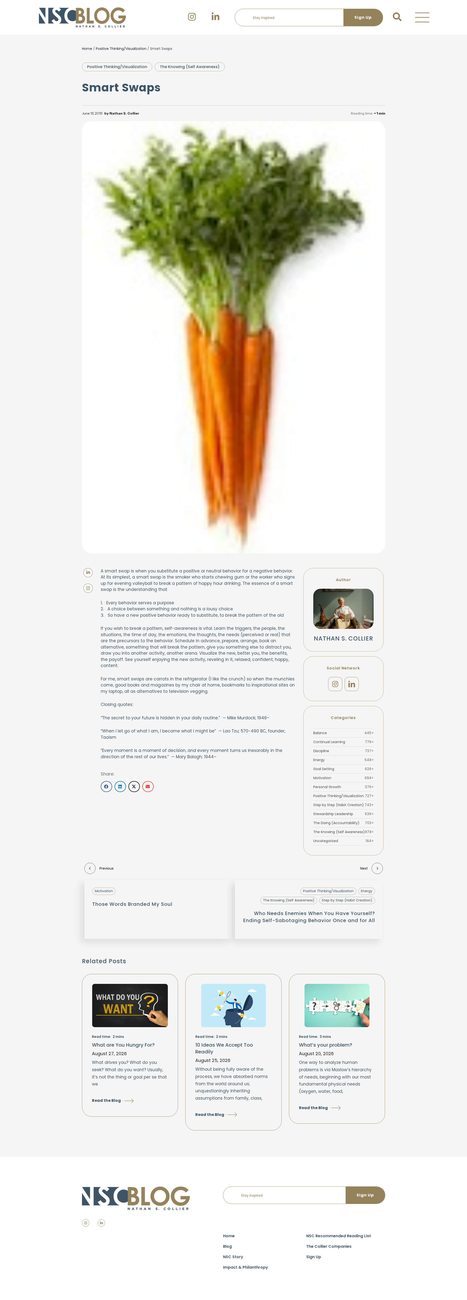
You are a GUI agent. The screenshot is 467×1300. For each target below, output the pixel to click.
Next (364, 868)
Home (87, 48)
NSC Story (233, 1257)
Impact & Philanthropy (245, 1267)
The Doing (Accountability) (343, 822)
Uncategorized (343, 840)
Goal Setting (343, 768)
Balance (343, 732)
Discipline (343, 750)
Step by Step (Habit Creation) (343, 804)
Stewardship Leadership (343, 813)
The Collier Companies (328, 1246)
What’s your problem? (325, 1045)
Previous (106, 868)
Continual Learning (343, 741)
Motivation (343, 777)
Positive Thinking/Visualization (121, 48)
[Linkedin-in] (101, 1223)
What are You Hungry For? (123, 1045)
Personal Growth (343, 786)
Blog (227, 1246)
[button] (422, 17)
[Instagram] (335, 684)
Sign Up (313, 1257)
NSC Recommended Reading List (338, 1236)
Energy (343, 759)
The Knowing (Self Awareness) (190, 67)
